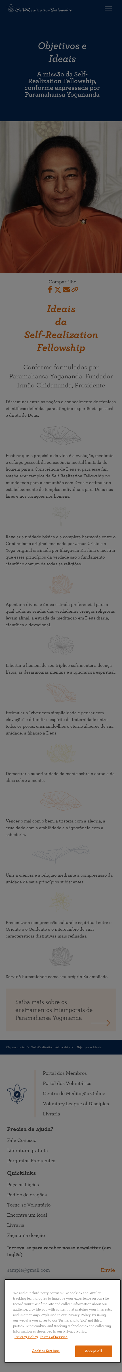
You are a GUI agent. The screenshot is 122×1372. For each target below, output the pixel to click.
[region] (63, 1321)
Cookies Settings (46, 1351)
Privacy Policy (26, 1337)
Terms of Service (54, 1337)
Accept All (93, 1351)
